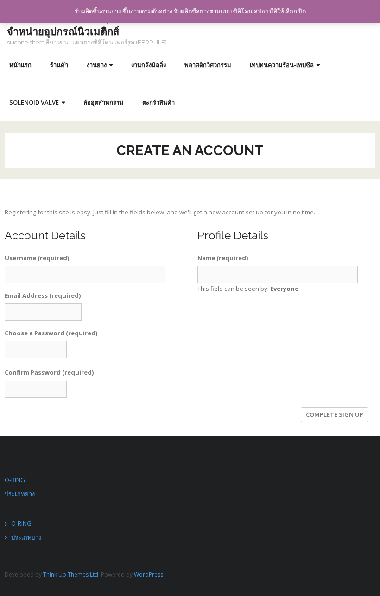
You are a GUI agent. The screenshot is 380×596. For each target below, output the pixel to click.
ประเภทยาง (20, 493)
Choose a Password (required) (51, 333)
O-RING (15, 480)
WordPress (148, 574)
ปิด (302, 11)
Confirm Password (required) (49, 372)
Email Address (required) (43, 295)
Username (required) (37, 258)
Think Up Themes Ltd (70, 574)
